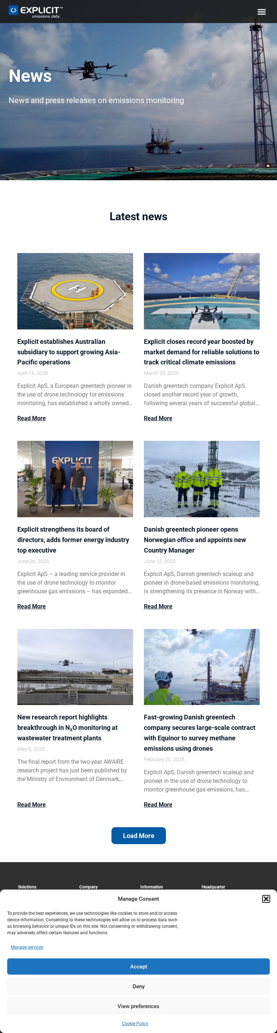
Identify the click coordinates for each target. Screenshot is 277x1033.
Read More (31, 418)
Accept (138, 966)
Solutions (27, 887)
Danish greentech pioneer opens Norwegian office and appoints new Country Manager (195, 540)
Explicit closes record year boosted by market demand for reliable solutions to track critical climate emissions (201, 352)
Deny (139, 986)
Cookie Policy (135, 1023)
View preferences (138, 1006)
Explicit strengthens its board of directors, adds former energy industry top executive (73, 540)
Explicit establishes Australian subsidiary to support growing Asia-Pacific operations (68, 352)
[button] (266, 899)
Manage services (27, 947)
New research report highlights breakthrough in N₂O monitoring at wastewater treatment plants (67, 727)
